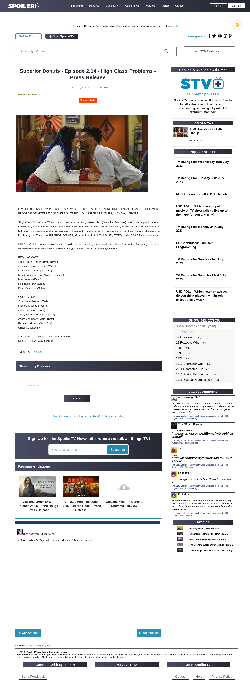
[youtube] (220, 36)
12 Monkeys (184, 337)
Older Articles (149, 633)
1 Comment (77, 398)
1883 (179, 348)
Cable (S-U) (132, 5)
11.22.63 (181, 332)
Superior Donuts (28, 94)
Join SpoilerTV (63, 36)
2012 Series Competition (192, 374)
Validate (236, 5)
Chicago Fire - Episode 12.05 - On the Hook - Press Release (81, 506)
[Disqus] (88, 573)
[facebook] (209, 36)
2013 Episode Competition (194, 379)
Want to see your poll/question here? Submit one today (88, 416)
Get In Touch (28, 36)
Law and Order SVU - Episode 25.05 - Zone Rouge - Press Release (38, 506)
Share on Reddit (88, 100)
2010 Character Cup (189, 364)
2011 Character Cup (189, 369)
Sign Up (218, 5)
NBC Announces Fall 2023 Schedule (202, 194)
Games (179, 5)
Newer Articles (27, 633)
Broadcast (94, 5)
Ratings (165, 5)
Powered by (21, 385)
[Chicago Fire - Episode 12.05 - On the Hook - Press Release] (81, 497)
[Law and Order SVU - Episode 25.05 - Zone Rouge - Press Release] (37, 497)
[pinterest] (230, 36)
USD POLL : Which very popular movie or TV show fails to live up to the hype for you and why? (202, 210)
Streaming (77, 5)
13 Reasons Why (187, 342)
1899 (179, 353)
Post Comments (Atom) (40, 645)
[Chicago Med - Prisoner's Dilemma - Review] (124, 497)
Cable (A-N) (113, 5)
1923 (179, 358)
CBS (40, 352)
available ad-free (216, 100)
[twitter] (214, 36)
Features (150, 5)
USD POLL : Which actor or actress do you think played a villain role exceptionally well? (201, 295)
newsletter (173, 26)
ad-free (119, 26)
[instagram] (225, 36)
